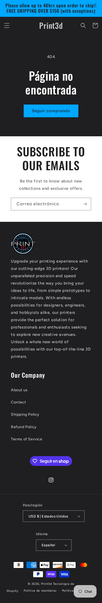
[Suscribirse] (85, 204)
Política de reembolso (40, 590)
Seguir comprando (51, 110)
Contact (18, 402)
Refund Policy (24, 427)
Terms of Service (26, 439)
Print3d (47, 584)
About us (19, 390)
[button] (7, 25)
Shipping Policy (25, 414)
